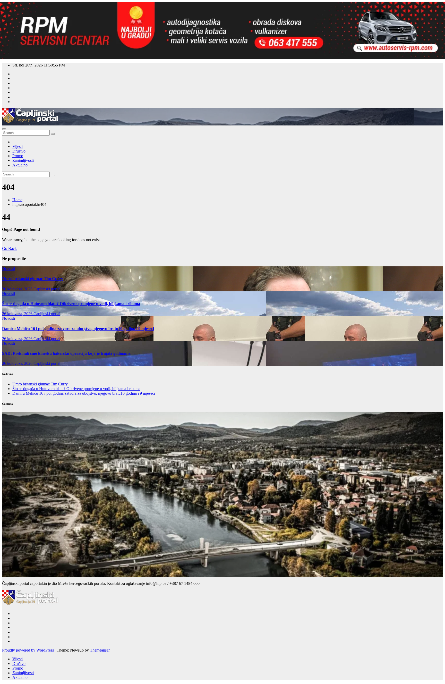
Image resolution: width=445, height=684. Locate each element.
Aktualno (20, 165)
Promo (17, 156)
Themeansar (99, 650)
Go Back (9, 248)
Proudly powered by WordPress (28, 650)
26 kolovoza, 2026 (17, 289)
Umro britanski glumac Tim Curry (32, 278)
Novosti (8, 268)
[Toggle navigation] (4, 129)
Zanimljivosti (23, 160)
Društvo (18, 151)
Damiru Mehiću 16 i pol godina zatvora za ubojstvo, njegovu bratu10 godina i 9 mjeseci (78, 328)
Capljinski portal (46, 289)
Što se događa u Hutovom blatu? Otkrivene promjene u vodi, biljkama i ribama (71, 303)
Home (17, 200)
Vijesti (17, 146)
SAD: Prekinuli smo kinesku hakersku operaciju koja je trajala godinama (66, 353)
